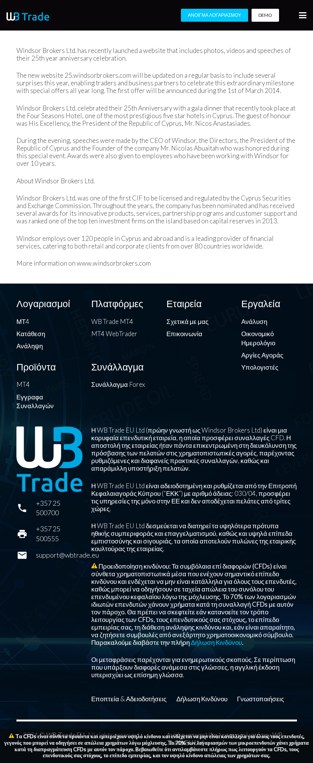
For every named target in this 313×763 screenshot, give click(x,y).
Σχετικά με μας (187, 321)
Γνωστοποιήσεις (260, 699)
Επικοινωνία (184, 334)
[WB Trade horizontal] (27, 16)
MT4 (23, 384)
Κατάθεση (30, 334)
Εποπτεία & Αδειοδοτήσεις (128, 699)
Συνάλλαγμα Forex (118, 384)
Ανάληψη (29, 346)
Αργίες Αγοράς (262, 355)
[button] (302, 15)
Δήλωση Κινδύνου (216, 642)
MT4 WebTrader (114, 334)
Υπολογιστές (259, 367)
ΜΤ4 (22, 321)
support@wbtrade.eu (67, 555)
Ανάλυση (254, 321)
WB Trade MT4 (112, 321)
